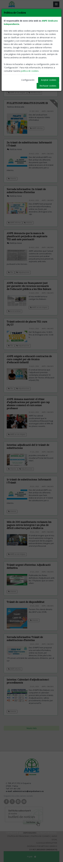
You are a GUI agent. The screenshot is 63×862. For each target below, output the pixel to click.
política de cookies (30, 70)
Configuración (27, 80)
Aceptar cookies (48, 80)
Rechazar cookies (48, 85)
